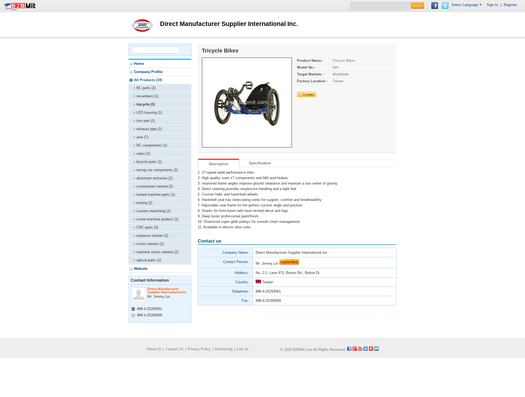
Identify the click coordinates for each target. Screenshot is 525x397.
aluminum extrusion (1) (154, 178)
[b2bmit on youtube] (360, 350)
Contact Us (174, 349)
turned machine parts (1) (155, 194)
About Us (154, 349)
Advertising (223, 349)
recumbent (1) (147, 96)
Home (139, 64)
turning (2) (144, 203)
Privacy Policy (199, 349)
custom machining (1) (153, 211)
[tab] (219, 163)
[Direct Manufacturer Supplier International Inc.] (142, 25)
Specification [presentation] (260, 163)
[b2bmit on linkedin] (365, 350)
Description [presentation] (218, 164)
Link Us (243, 349)
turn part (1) (145, 121)
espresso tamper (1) (152, 235)
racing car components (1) (157, 170)
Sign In (492, 5)
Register (510, 5)
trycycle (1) (145, 104)
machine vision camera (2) (157, 252)
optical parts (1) (148, 260)
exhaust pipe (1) (149, 129)
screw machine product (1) (157, 219)
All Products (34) (148, 80)
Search (417, 5)
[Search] (184, 50)
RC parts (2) (146, 88)
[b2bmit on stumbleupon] (376, 350)
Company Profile (148, 72)
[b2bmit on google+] (354, 350)
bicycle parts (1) (149, 162)
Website (140, 269)
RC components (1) (151, 145)
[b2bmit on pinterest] (371, 350)
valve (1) (143, 153)
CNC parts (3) (147, 227)
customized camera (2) (154, 186)
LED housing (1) (149, 112)
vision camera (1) (150, 244)
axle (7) (142, 137)
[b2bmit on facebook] (349, 350)
